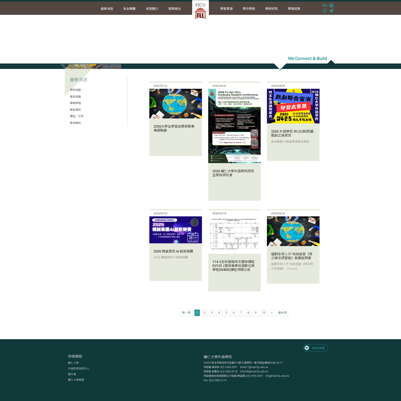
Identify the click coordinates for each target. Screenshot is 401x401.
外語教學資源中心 (79, 368)
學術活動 (75, 89)
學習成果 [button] (294, 9)
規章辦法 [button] (174, 9)
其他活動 (75, 96)
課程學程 (75, 103)
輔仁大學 (73, 362)
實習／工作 (77, 116)
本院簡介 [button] (152, 9)
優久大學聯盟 (76, 379)
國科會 (72, 374)
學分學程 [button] (249, 9)
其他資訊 (75, 122)
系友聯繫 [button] (129, 9)
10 (263, 312)
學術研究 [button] (271, 9)
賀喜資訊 (75, 109)
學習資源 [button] (226, 9)
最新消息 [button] (107, 9)
